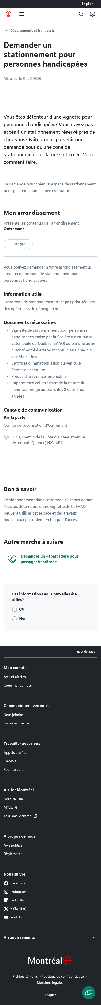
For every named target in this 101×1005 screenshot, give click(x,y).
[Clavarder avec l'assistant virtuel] (88, 992)
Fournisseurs (13, 770)
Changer (18, 244)
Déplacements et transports (32, 30)
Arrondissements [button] (19, 937)
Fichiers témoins (25, 976)
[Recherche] (81, 14)
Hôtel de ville (14, 799)
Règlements (13, 854)
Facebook (17, 883)
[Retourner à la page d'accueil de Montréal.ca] (8, 14)
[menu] (22, 14)
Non (23, 618)
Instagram (18, 892)
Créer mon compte (18, 685)
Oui (22, 609)
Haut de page (86, 651)
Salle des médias (17, 723)
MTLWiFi (10, 807)
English (87, 4)
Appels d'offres (15, 753)
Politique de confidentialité (63, 976)
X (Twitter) (18, 909)
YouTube (16, 917)
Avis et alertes (15, 677)
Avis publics (13, 845)
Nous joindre (13, 715)
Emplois (10, 761)
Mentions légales (50, 983)
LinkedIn (17, 900)
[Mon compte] (92, 14)
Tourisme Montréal (18, 816)
